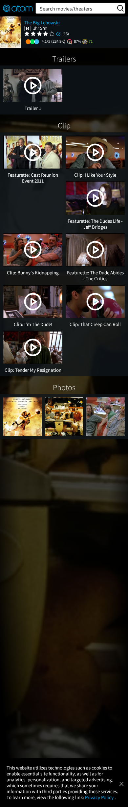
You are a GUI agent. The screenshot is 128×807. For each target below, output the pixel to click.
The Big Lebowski (42, 22)
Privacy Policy (100, 797)
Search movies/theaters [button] (66, 8)
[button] (33, 85)
